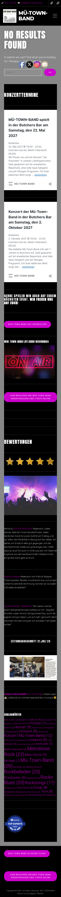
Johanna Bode (11, 606)
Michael (12, 761)
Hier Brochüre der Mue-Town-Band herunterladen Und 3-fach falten (30, 397)
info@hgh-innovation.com (32, 3)
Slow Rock (25, 787)
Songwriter (11, 792)
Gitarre (9, 727)
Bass (15, 720)
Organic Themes (36, 893)
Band (7, 720)
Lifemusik (10, 740)
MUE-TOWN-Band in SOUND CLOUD (27, 853)
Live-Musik (22, 740)
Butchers (9, 723)
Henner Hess (38, 728)
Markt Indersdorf (15, 749)
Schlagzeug (10, 788)
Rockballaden (22, 771)
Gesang (51, 723)
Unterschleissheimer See (16, 795)
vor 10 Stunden (35, 694)
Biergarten (24, 720)
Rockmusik (33, 778)
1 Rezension (26, 606)
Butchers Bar (21, 723)
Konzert (29, 731)
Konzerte (43, 732)
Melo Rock (36, 755)
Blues (36, 719)
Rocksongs (40, 782)
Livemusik (43, 744)
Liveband (38, 740)
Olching (30, 767)
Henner (22, 727)
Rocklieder (15, 778)
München (19, 767)
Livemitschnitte (25, 744)
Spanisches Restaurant (29, 792)
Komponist (13, 731)
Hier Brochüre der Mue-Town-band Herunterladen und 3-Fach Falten (30, 876)
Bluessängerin (49, 720)
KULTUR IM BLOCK (23, 528)
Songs (40, 787)
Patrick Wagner (12, 576)
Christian (37, 723)
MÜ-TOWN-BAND (32, 16)
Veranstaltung (36, 795)
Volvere (50, 795)
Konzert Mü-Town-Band (28, 735)
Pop (39, 767)
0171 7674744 (10, 3)
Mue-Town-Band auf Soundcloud (27, 324)
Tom (47, 791)
